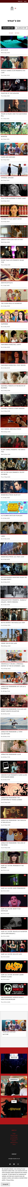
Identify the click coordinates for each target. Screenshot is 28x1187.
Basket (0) (20, 1)
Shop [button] (14, 1101)
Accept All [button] (5, 1184)
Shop (14, 1144)
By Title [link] (17, 33)
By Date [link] (11, 33)
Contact (14, 1140)
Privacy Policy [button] (10, 1180)
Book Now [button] (14, 1033)
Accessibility (14, 1139)
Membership (14, 1142)
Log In (25, 1)
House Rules (14, 1135)
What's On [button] (14, 1057)
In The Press (14, 1137)
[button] (15, 8)
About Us (14, 1130)
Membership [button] (14, 1079)
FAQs (14, 1133)
